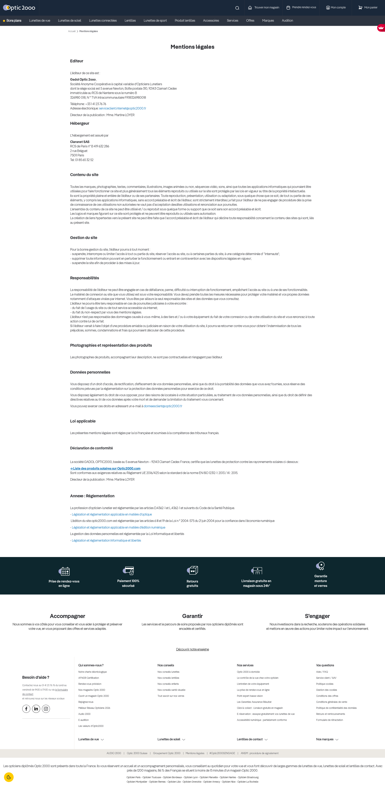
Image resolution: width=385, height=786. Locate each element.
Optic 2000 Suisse (137, 753)
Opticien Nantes (228, 777)
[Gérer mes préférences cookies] (9, 777)
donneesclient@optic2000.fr (163, 406)
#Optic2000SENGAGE (222, 753)
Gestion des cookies (326, 690)
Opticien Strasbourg (248, 777)
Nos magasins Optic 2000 (91, 690)
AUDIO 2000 (114, 753)
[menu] (152, 21)
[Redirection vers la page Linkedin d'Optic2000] (36, 709)
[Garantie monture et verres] (320, 565)
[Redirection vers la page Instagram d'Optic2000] (46, 709)
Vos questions (325, 665)
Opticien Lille (174, 782)
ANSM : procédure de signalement (260, 753)
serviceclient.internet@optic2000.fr (122, 108)
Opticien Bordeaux (172, 777)
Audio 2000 (84, 714)
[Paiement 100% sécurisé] (128, 570)
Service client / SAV (326, 678)
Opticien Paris (134, 777)
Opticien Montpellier (137, 782)
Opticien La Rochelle (247, 782)
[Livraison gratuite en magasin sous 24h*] (256, 570)
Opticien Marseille (209, 777)
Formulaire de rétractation (329, 720)
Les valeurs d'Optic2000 (90, 726)
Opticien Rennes (157, 782)
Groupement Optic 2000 (167, 753)
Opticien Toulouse (152, 777)
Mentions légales (195, 753)
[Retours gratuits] (192, 570)
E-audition (83, 720)
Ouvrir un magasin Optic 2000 (93, 696)
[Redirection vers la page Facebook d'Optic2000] (26, 709)
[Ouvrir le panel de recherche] (140, 8)
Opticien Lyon (191, 777)
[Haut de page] (376, 771)
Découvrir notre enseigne (192, 649)
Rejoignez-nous (85, 702)
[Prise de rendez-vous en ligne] (64, 571)
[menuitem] (14, 21)
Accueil (72, 31)
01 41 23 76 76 (48, 685)
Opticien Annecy (211, 782)
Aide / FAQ (322, 672)
